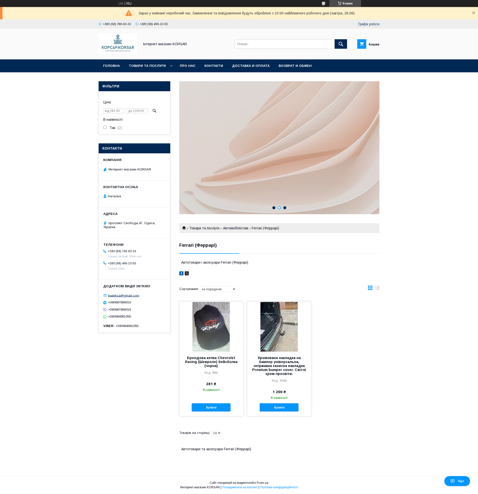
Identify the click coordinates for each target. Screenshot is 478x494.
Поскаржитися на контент (240, 487)
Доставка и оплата (251, 66)
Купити (211, 407)
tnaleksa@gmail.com (123, 295)
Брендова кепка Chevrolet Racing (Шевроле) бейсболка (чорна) (211, 362)
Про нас (187, 66)
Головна (111, 66)
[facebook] (181, 274)
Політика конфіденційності (279, 487)
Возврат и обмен (295, 66)
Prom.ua (262, 483)
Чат (461, 481)
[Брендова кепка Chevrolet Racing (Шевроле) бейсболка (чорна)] (211, 326)
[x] (187, 274)
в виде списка (377, 289)
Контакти (213, 66)
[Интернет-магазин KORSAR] (118, 53)
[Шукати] (341, 44)
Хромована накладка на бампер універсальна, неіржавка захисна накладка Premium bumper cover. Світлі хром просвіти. (279, 366)
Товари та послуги (147, 66)
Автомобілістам (235, 228)
